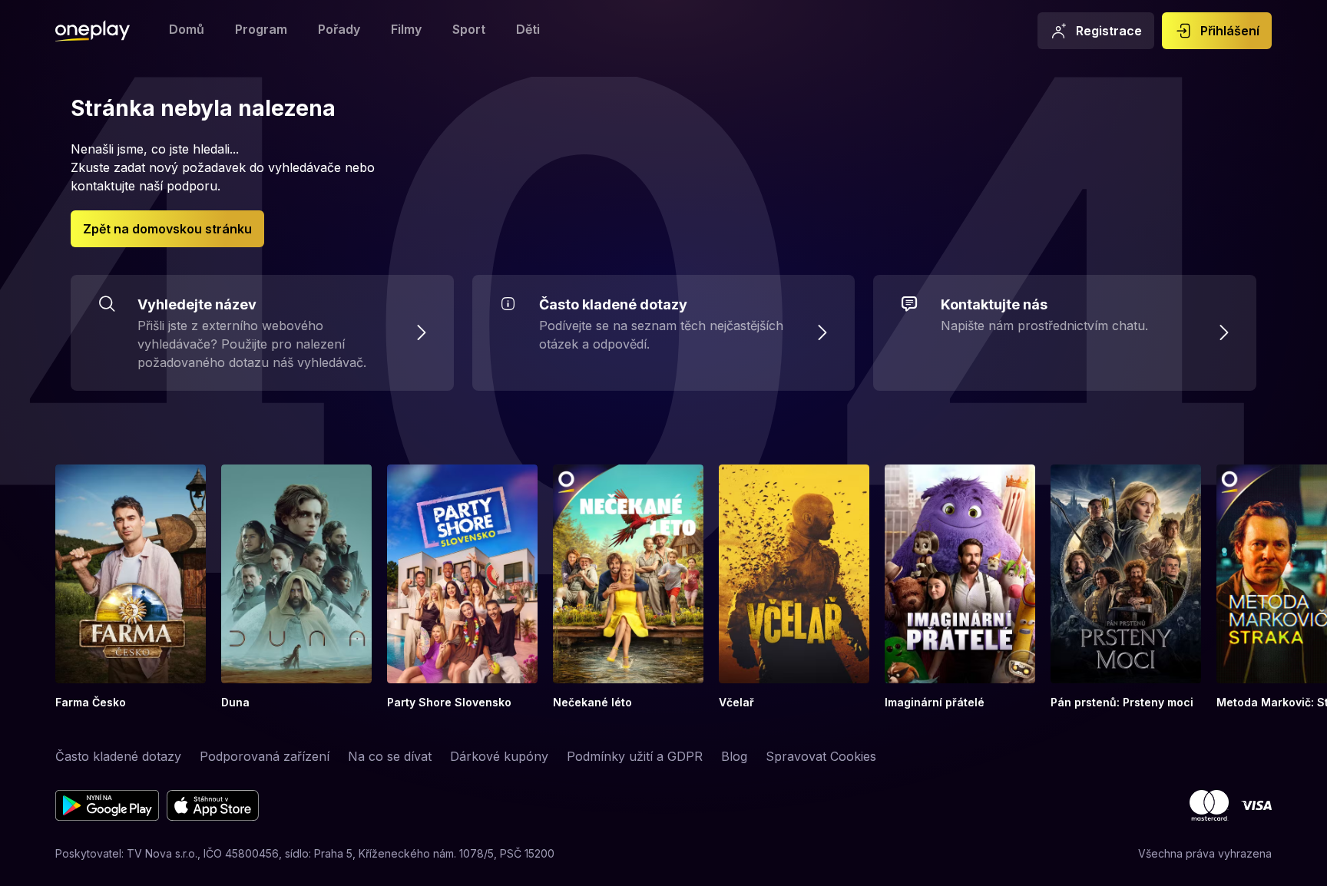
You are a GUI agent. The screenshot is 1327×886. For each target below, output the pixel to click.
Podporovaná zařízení (264, 756)
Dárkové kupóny (499, 756)
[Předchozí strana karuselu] (9, 587)
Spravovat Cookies (821, 756)
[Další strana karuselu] (1317, 587)
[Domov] (92, 30)
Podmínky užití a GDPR (635, 756)
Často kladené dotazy (118, 756)
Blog (734, 756)
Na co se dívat (390, 756)
